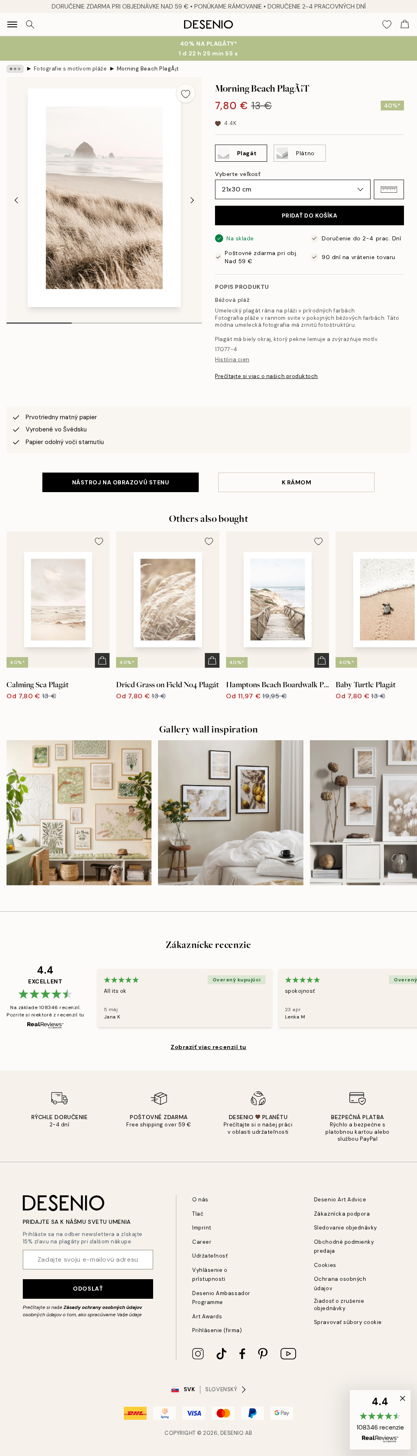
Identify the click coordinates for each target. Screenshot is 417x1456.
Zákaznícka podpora (342, 1213)
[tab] (39, 320)
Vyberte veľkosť (237, 174)
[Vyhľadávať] (30, 24)
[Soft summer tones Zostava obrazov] (79, 812)
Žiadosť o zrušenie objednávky (339, 1304)
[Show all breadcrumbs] (15, 69)
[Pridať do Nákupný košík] (102, 660)
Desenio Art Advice (340, 1199)
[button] (389, 189)
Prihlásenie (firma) (217, 1330)
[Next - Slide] (192, 200)
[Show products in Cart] (405, 24)
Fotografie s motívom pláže (70, 68)
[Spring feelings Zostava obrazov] (230, 812)
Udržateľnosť (210, 1255)
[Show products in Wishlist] (387, 24)
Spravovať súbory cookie (348, 1322)
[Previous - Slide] (16, 200)
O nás (200, 1199)
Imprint (201, 1227)
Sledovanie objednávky (345, 1227)
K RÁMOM (297, 482)
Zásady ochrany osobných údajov (103, 1307)
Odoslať (88, 1288)
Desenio (232, 1433)
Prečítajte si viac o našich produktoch (266, 376)
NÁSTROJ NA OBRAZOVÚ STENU (120, 482)
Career (201, 1241)
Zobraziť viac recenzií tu (208, 1047)
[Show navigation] (12, 24)
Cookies (325, 1265)
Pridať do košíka (310, 215)
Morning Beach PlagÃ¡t (148, 68)
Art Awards (207, 1316)
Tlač (197, 1213)
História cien (232, 359)
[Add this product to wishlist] (185, 93)
